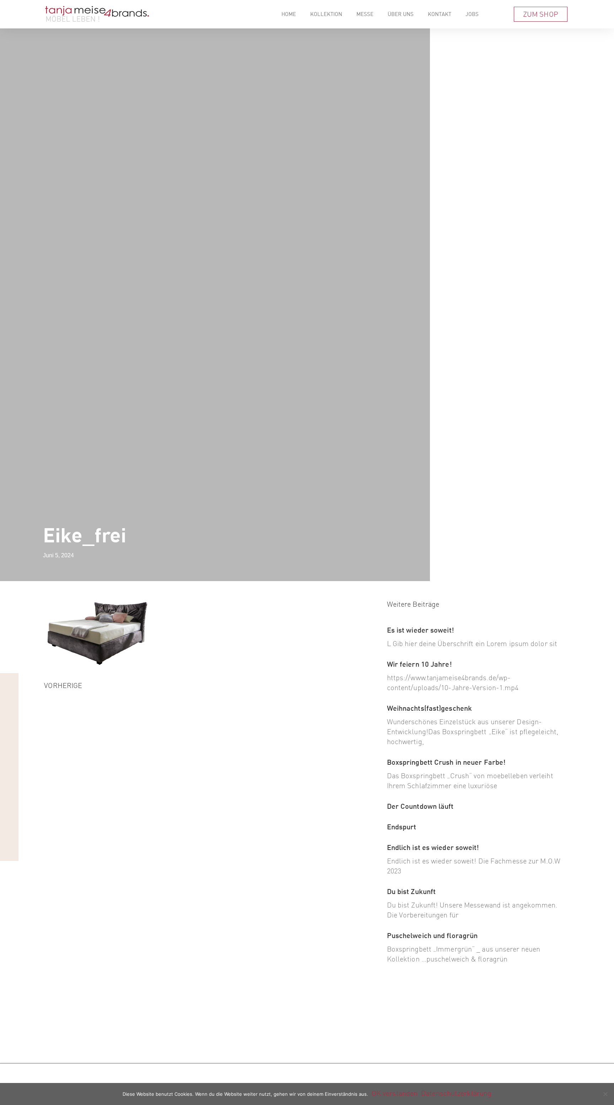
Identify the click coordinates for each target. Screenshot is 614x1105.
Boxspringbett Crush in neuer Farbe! (446, 762)
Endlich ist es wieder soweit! (433, 847)
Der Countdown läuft (420, 806)
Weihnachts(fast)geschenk (429, 708)
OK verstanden (395, 1093)
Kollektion (326, 14)
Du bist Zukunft (411, 891)
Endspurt (401, 826)
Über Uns (401, 14)
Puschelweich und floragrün (432, 935)
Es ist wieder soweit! (420, 629)
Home (288, 14)
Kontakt (439, 14)
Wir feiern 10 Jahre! (419, 664)
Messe (364, 14)
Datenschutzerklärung (456, 1093)
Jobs (472, 14)
